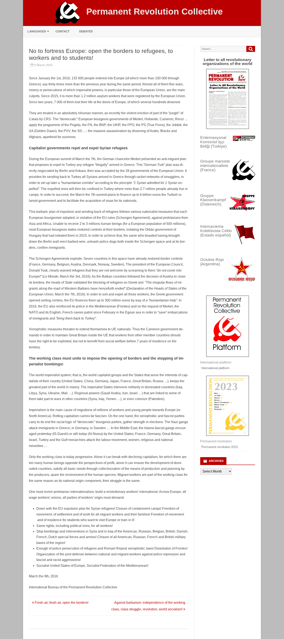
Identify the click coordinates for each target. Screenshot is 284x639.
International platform (215, 368)
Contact (63, 31)
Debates (86, 31)
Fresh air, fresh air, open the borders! (61, 602)
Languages (36, 31)
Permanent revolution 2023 (219, 447)
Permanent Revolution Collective (154, 11)
